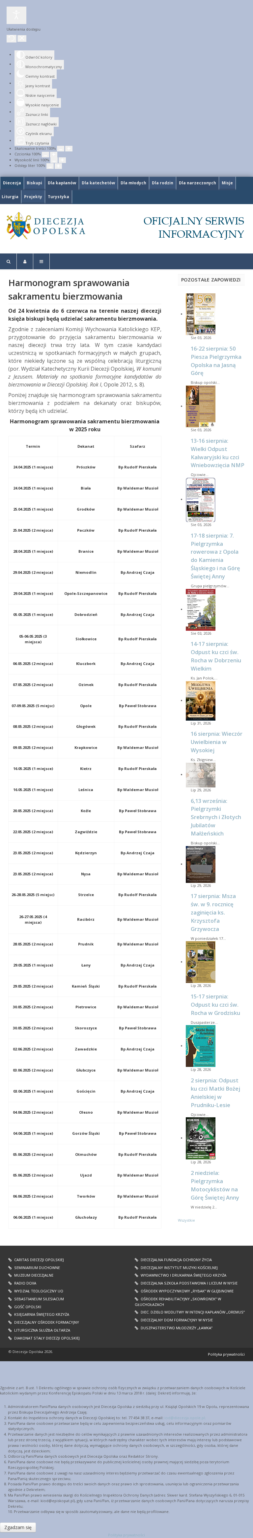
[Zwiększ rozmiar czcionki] (53, 154)
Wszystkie (186, 1220)
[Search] (8, 261)
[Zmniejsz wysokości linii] (54, 160)
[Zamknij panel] (21, 38)
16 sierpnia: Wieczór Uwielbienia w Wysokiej (216, 742)
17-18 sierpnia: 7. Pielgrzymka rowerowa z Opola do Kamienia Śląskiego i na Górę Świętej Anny (215, 556)
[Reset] (11, 38)
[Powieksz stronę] (68, 148)
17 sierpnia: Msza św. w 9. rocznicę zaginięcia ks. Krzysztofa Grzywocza (213, 912)
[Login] (24, 261)
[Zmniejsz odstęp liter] (50, 166)
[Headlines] (45, 225)
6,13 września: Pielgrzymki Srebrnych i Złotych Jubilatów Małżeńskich (216, 817)
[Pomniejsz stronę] (60, 148)
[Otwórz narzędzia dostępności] (16, 15)
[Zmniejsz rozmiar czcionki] (45, 154)
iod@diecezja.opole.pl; (185, 1417)
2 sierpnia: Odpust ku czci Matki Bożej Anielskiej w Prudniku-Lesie (215, 1092)
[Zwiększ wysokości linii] (62, 160)
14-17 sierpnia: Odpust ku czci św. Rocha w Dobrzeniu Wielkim (216, 656)
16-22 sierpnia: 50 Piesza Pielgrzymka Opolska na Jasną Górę (216, 361)
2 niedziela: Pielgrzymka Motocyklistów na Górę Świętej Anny (215, 1185)
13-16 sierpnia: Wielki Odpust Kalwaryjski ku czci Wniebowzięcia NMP (217, 453)
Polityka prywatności (226, 1354)
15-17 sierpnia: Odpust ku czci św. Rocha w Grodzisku (215, 1005)
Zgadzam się (18, 1527)
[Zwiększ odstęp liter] (58, 166)
